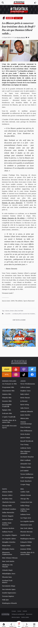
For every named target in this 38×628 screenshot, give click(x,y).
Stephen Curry (25, 391)
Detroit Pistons (7, 519)
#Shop (6, 369)
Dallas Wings (25, 505)
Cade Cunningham (26, 477)
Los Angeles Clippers (9, 535)
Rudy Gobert (24, 394)
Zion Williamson (26, 431)
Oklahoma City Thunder (7, 566)
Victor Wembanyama (27, 384)
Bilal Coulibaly (25, 460)
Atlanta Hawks (7, 492)
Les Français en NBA (9, 384)
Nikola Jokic (24, 418)
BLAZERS (7, 314)
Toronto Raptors (8, 596)
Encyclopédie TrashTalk (6, 405)
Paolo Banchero (26, 481)
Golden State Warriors (6, 524)
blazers (7, 311)
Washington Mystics (27, 539)
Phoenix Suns (7, 577)
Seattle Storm (25, 535)
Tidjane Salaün (25, 467)
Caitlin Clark (24, 492)
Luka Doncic (24, 408)
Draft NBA (20, 311)
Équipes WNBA (25, 545)
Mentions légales (16, 617)
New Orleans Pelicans (10, 558)
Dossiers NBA (7, 401)
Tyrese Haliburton (26, 474)
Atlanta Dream (25, 495)
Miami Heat (6, 545)
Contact (19, 611)
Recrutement (29, 614)
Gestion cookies (25, 617)
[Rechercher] (2, 2)
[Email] (26, 37)
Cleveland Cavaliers (9, 509)
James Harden (25, 415)
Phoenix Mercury (26, 532)
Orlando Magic (7, 570)
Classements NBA (8, 391)
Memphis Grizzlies (8, 542)
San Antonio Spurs (8, 589)
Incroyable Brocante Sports (9, 426)
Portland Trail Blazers (7, 581)
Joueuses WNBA (25, 549)
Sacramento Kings (8, 586)
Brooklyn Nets (7, 499)
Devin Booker (25, 434)
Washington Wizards (9, 603)
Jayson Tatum (25, 437)
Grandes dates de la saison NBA (9, 421)
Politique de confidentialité (18, 614)
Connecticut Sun (26, 502)
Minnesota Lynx (26, 525)
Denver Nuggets (7, 516)
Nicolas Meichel (21, 37)
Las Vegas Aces (25, 518)
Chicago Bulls (7, 505)
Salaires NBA (6, 394)
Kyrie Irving (24, 404)
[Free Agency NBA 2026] (19, 337)
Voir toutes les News (19, 320)
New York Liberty (26, 528)
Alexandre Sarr (25, 464)
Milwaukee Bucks (8, 549)
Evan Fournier (25, 427)
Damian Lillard (13, 311)
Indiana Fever (25, 514)
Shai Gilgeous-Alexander (25, 452)
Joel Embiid (24, 471)
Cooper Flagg (25, 484)
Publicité (25, 611)
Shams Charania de (13, 218)
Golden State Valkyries (25, 510)
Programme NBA (8, 387)
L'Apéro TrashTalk (8, 417)
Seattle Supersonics (9, 593)
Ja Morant (23, 401)
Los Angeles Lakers (9, 539)
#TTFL (7, 375)
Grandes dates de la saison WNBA (27, 553)
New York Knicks (8, 561)
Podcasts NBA (7, 413)
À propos (14, 611)
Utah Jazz (5, 600)
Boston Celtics (7, 495)
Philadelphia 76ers (8, 573)
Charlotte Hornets (8, 502)
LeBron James (25, 387)
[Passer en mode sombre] (35, 2)
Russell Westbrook (26, 441)
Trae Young (24, 444)
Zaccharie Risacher (27, 457)
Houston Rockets (8, 528)
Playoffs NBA (6, 398)
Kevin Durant (25, 398)
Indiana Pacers (7, 532)
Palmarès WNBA (26, 542)
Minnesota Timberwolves (7, 553)
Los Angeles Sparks (27, 521)
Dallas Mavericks (8, 512)
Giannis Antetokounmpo (26, 423)
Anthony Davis (25, 448)
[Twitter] (28, 37)
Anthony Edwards (26, 411)
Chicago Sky (24, 499)
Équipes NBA (6, 410)
